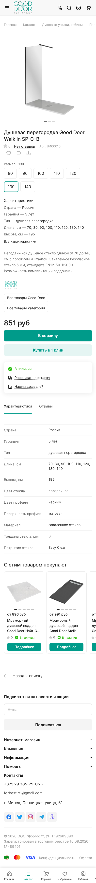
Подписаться (48, 724)
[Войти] (78, 7)
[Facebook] (9, 817)
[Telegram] (41, 817)
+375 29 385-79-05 (22, 784)
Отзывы (46, 406)
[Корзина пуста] (88, 7)
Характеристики (18, 406)
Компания (13, 748)
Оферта (85, 858)
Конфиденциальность (57, 858)
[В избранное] (8, 153)
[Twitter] (20, 817)
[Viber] (52, 817)
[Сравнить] (19, 153)
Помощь (12, 766)
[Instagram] (30, 817)
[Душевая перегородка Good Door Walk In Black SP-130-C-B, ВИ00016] (49, 80)
